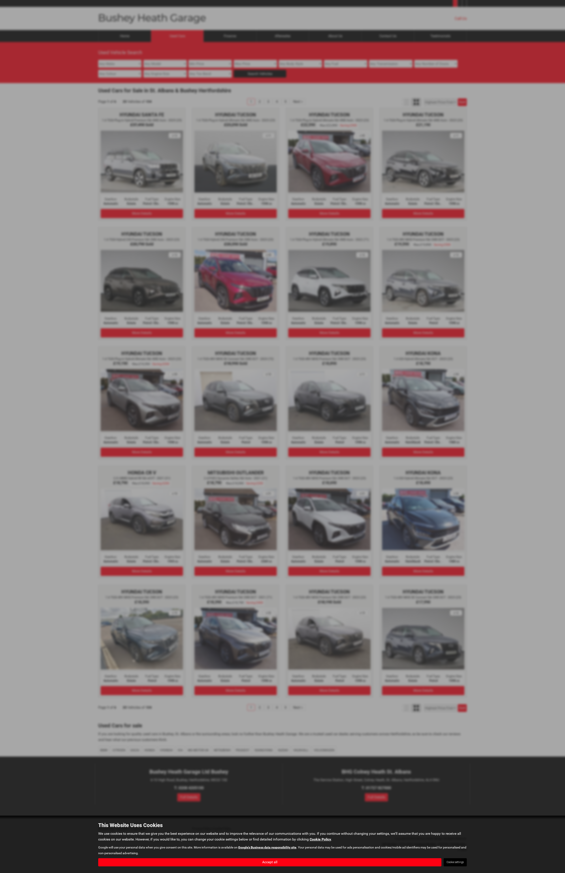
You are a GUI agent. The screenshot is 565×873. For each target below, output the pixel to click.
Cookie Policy (320, 839)
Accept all (269, 862)
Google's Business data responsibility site (267, 847)
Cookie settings (455, 862)
